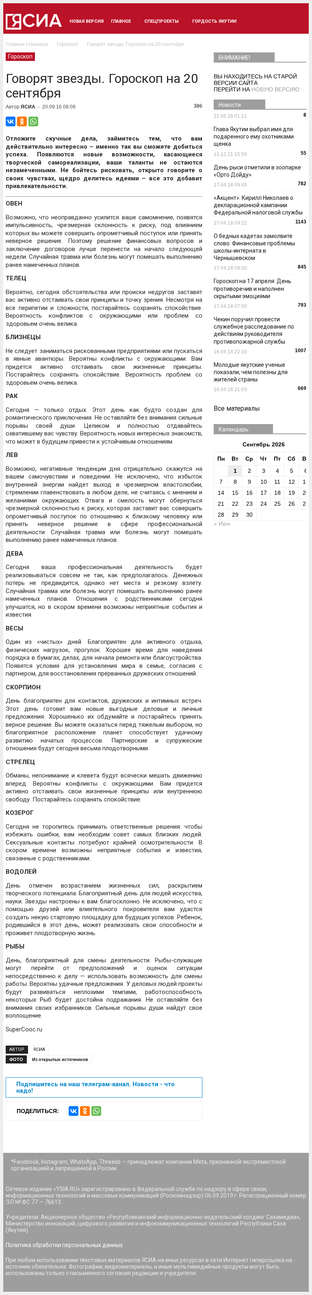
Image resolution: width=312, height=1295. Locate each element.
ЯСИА (28, 107)
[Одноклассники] (22, 121)
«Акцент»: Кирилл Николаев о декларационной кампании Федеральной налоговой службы (258, 205)
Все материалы (237, 408)
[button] (296, 21)
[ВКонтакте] (10, 121)
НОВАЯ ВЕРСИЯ (86, 21)
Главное (121, 21)
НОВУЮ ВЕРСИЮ (275, 89)
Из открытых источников (60, 1059)
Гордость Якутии (214, 21)
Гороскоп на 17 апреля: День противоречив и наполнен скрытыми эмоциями (252, 288)
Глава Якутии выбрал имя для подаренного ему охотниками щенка (254, 136)
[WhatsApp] (33, 121)
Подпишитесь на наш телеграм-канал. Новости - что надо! (95, 1087)
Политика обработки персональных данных (64, 1245)
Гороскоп (20, 56)
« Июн (222, 523)
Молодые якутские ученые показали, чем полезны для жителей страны (251, 372)
